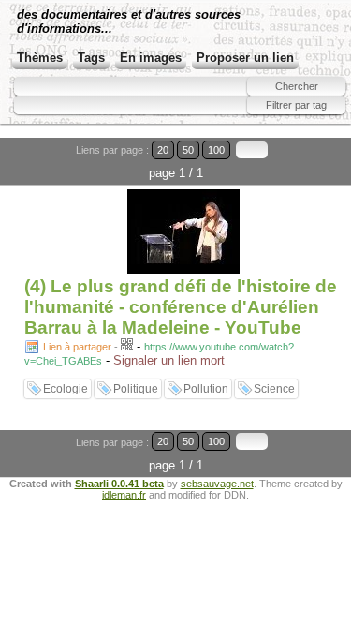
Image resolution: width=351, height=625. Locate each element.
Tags (91, 58)
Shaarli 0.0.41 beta (119, 483)
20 (162, 150)
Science (274, 388)
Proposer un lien (245, 58)
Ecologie (65, 388)
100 (216, 150)
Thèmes (40, 58)
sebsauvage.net (217, 483)
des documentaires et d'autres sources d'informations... (129, 21)
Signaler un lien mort (169, 360)
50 (188, 150)
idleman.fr (124, 494)
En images (151, 58)
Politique (135, 388)
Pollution (205, 388)
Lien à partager (77, 346)
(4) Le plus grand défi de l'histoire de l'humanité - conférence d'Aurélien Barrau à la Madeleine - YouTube (180, 306)
